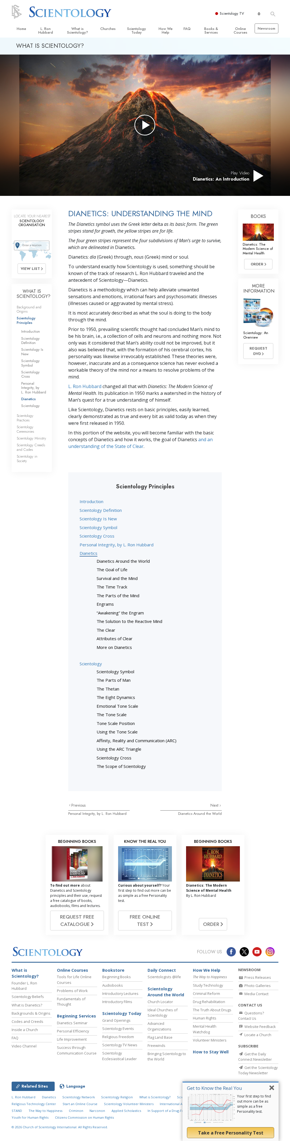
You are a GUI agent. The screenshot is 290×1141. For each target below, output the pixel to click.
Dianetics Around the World (123, 561)
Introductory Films (117, 1001)
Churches (108, 28)
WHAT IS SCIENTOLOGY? (33, 294)
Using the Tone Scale (117, 732)
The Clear (106, 630)
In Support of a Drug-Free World (172, 1110)
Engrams (105, 604)
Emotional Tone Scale (117, 706)
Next (214, 805)
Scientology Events (118, 1028)
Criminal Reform (206, 993)
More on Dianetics (114, 647)
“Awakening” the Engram (120, 613)
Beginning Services (76, 1016)
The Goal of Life (112, 569)
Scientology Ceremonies (25, 429)
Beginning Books (116, 976)
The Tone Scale (112, 714)
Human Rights (204, 1018)
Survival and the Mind (117, 578)
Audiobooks (112, 985)
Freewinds (156, 1045)
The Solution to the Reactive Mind (129, 621)
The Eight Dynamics (116, 697)
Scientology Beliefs (28, 996)
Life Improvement (72, 1039)
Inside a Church (25, 1029)
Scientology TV (232, 13)
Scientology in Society (27, 458)
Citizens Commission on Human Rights (84, 1117)
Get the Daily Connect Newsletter (255, 1056)
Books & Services (211, 30)
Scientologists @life (164, 976)
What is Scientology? (77, 30)
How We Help (165, 30)
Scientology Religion (117, 1097)
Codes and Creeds (27, 1021)
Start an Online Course (80, 1104)
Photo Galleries (257, 985)
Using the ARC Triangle (119, 749)
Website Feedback (260, 1026)
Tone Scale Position (116, 723)
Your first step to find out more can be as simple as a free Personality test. (254, 1104)
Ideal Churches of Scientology (163, 1012)
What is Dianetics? (27, 1005)
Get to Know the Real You (214, 1088)
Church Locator (160, 1001)
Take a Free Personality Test (230, 1133)
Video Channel (24, 1046)
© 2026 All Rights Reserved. (60, 1127)
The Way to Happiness (45, 1110)
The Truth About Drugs (212, 1009)
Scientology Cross (97, 536)
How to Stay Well (211, 1052)
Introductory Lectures (120, 993)
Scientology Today (136, 30)
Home (21, 28)
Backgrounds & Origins (31, 1013)
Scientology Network (78, 1097)
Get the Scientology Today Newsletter (258, 1070)
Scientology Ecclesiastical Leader (119, 1056)
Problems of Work (72, 990)
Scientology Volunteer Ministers (128, 1104)
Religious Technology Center (34, 1104)
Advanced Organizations (159, 1026)
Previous (78, 805)
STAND (17, 1110)
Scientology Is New (98, 518)
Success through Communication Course (77, 1050)
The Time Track (112, 587)
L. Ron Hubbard (45, 30)
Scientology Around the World (166, 992)
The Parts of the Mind (118, 595)
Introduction (91, 501)
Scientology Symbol (98, 527)
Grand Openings (116, 1020)
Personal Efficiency (73, 1031)
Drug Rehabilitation (209, 1001)
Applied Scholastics (126, 1110)
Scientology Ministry (31, 438)
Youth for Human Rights (30, 1117)
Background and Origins (29, 309)
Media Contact (256, 993)
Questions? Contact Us (251, 1015)
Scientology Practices (25, 418)
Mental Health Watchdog (204, 1029)
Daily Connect (162, 970)
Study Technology (208, 985)
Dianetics (88, 553)
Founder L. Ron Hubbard (24, 985)
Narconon (97, 1110)
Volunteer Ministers (210, 1040)
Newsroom (266, 28)
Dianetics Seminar (72, 1022)
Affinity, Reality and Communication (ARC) (136, 740)
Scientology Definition (101, 510)
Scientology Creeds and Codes (31, 447)
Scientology (91, 663)
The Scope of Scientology (121, 766)
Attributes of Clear (115, 638)
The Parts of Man (114, 680)
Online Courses (240, 30)
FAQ (187, 28)
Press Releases (257, 977)
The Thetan (108, 689)
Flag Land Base (160, 1037)
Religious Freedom (118, 1036)
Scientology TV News (119, 1044)
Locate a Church (257, 1034)
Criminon (76, 1110)
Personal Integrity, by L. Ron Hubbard (116, 544)
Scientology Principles (26, 320)
